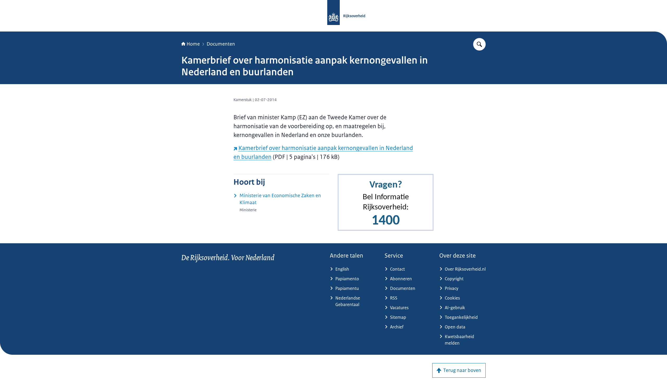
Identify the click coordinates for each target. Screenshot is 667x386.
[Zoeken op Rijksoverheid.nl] (479, 44)
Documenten (221, 44)
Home (193, 44)
